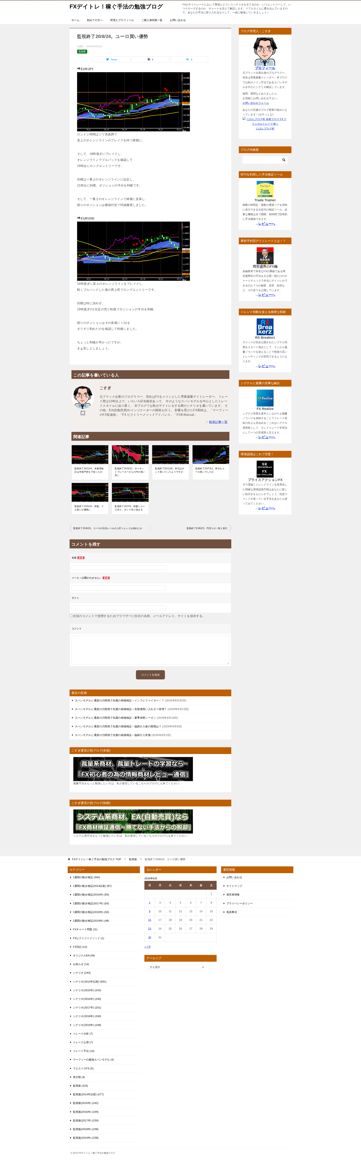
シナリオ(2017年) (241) (87, 1007)
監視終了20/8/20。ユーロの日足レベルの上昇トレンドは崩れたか (107, 528)
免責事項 (231, 912)
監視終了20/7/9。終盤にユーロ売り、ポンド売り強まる (130, 508)
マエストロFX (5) (83, 1068)
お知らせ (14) (81, 964)
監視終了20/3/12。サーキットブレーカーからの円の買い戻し (130, 472)
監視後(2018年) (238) (86, 1129)
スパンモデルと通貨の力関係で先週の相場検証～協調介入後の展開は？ (118, 726)
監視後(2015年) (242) (86, 1102)
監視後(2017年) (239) (86, 1120)
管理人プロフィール (122, 20)
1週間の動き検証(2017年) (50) (91, 903)
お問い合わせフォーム (256, 102)
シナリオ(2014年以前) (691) (89, 981)
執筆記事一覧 (218, 422)
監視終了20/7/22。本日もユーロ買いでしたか (209, 470)
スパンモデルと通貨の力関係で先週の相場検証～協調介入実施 (113, 735)
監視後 (82, 51)
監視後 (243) (80, 1085)
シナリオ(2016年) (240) (87, 998)
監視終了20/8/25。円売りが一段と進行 (207, 528)
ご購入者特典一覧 (151, 20)
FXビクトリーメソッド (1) (88, 938)
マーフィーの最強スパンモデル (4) (93, 1059)
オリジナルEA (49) (84, 955)
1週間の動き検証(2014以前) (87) (92, 885)
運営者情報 (233, 894)
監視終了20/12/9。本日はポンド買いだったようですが (169, 470)
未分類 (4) (79, 1077)
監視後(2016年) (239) (86, 1111)
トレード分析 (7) (83, 1033)
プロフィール (265, 68)
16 (149, 919)
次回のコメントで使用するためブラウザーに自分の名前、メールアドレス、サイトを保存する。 (139, 616)
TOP (96, 859)
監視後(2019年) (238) (86, 1137)
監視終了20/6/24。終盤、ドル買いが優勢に (89, 508)
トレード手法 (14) (83, 1050)
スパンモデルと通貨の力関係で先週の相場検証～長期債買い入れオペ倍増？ (121, 709)
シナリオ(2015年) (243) (87, 990)
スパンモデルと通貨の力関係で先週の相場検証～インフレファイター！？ (119, 700)
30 (149, 937)
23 (149, 928)
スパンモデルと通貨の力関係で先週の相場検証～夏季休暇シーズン (115, 717)
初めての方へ (95, 20)
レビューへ (266, 224)
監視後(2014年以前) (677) (88, 1094)
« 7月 (147, 946)
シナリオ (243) (82, 972)
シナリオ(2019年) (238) (87, 1024)
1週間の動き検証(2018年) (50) (91, 912)
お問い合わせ (178, 20)
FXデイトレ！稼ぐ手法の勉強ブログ (116, 6)
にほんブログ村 (265, 128)
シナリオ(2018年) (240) (87, 1016)
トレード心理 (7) (83, 1042)
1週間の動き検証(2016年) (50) (91, 894)
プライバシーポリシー (239, 903)
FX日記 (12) (80, 946)
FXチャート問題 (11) (85, 929)
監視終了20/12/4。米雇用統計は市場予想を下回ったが (89, 470)
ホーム (75, 20)
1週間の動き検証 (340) (86, 877)
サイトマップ (234, 885)
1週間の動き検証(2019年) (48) (91, 920)
